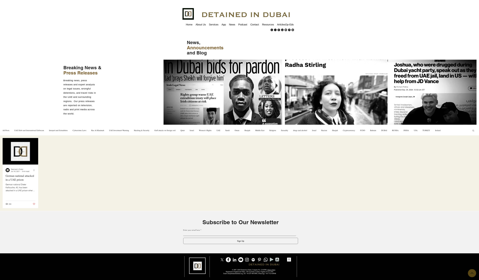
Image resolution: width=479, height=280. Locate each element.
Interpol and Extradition (58, 130)
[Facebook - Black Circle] (279, 30)
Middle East (259, 130)
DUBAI (384, 130)
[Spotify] (293, 30)
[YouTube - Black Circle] (286, 30)
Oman (237, 130)
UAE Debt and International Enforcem (29, 130)
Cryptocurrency (349, 130)
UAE (218, 130)
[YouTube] (240, 259)
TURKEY (426, 130)
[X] (275, 30)
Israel (192, 130)
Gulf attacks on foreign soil (165, 130)
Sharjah (247, 130)
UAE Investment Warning (119, 130)
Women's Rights (205, 130)
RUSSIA (395, 130)
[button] (473, 130)
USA (416, 130)
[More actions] (34, 170)
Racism (324, 130)
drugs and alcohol (300, 130)
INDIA (406, 130)
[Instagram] (246, 259)
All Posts (5, 130)
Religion (272, 130)
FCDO (362, 130)
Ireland (438, 130)
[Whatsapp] (272, 30)
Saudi (227, 130)
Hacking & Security (141, 130)
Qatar (182, 130)
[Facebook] (228, 259)
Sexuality (284, 130)
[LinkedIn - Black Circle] (282, 30)
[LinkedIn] (234, 259)
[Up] (472, 273)
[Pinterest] (289, 30)
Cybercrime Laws (79, 130)
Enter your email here (191, 230)
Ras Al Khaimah (97, 130)
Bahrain (373, 130)
